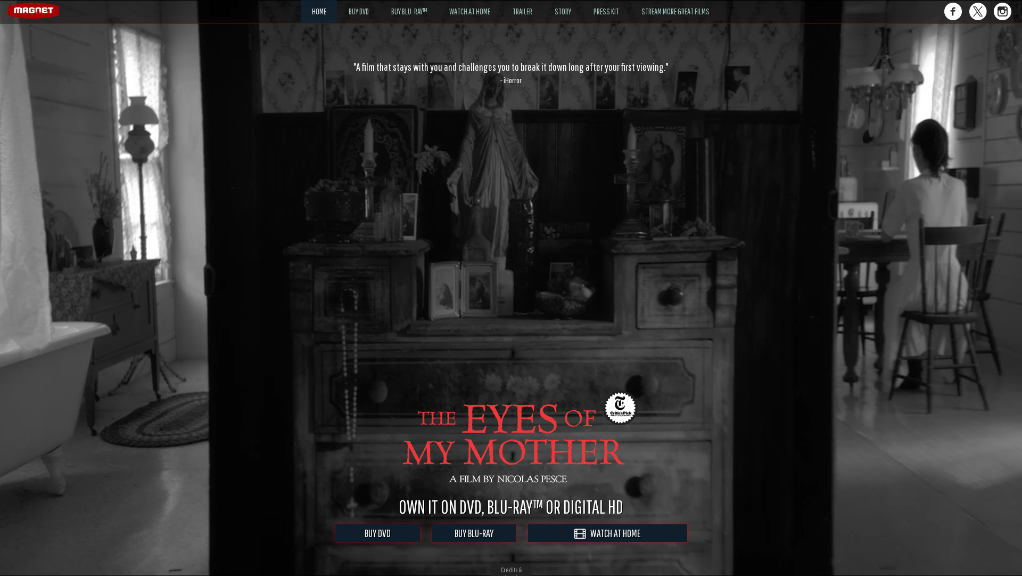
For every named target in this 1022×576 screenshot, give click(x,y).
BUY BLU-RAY (474, 533)
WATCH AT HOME (613, 533)
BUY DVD (378, 533)
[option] (511, 73)
